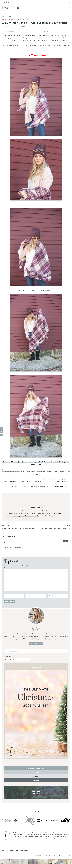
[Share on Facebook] (1, 428)
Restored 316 (67, 855)
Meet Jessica (10, 850)
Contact (26, 850)
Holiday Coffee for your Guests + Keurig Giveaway (18, 527)
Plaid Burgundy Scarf (36, 462)
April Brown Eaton (61, 486)
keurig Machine (29, 35)
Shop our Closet (12, 19)
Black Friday (60, 481)
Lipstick (34, 464)
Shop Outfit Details (24, 19)
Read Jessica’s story (60, 513)
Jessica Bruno (6, 26)
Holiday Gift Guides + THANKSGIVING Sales (56, 527)
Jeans (46, 462)
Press (16, 850)
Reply (65, 541)
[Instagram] (4, 2)
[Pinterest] (6, 2)
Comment (7, 568)
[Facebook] (2, 2)
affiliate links (11, 31)
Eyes (39, 464)
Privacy (21, 850)
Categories (7, 656)
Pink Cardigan (23, 462)
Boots (50, 462)
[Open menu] (69, 8)
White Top (14, 462)
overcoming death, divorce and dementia (25, 516)
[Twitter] (9, 2)
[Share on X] (1, 431)
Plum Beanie (6, 462)
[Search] (66, 651)
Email (28, 596)
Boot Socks (57, 462)
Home (3, 850)
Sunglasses (65, 462)
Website (51, 596)
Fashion (4, 19)
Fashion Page (13, 481)
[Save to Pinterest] (1, 435)
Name (6, 596)
